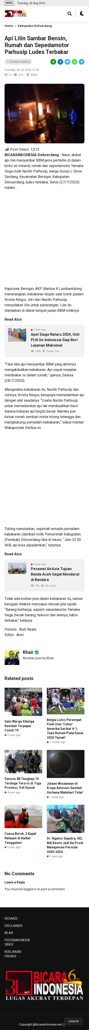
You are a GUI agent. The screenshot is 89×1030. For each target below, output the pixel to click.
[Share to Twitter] (67, 61)
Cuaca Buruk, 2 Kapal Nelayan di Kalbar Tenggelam (20, 838)
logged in (30, 889)
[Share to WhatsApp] (74, 62)
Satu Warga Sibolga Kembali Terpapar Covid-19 (19, 726)
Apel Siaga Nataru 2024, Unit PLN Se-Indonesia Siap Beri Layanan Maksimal (55, 340)
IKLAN (9, 933)
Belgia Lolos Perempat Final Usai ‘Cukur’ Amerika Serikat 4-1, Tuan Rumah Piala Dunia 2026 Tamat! (65, 728)
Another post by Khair (38, 658)
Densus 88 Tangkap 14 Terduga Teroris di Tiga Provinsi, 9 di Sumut (23, 783)
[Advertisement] (44, 238)
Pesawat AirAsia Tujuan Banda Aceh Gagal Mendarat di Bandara (55, 574)
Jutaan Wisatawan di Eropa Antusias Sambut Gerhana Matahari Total (65, 788)
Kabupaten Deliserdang (35, 26)
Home (9, 26)
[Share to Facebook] (60, 61)
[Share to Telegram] (81, 61)
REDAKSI (11, 918)
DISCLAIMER (14, 926)
